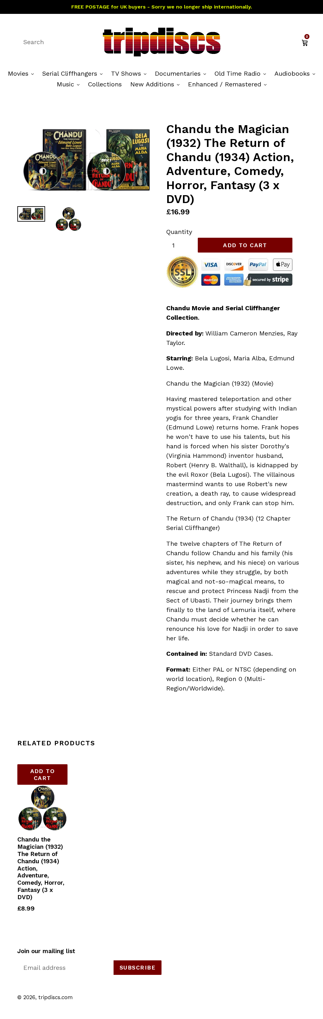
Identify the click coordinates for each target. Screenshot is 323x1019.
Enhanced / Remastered (229, 84)
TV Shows (130, 73)
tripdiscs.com (55, 997)
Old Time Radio (241, 73)
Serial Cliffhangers (74, 73)
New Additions (156, 84)
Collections (105, 84)
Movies (22, 73)
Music (70, 84)
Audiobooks (296, 73)
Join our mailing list (46, 951)
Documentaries (182, 73)
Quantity (179, 232)
